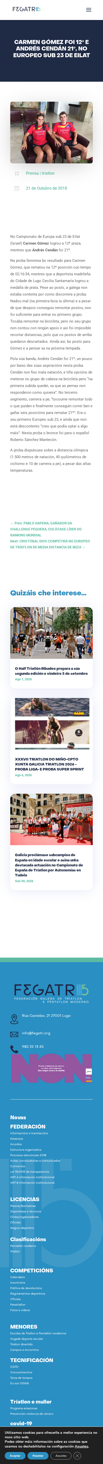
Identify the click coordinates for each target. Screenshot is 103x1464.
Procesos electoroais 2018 (28, 1155)
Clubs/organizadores (24, 1217)
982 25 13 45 (33, 1047)
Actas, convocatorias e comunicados (35, 1161)
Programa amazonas (23, 1408)
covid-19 (21, 1424)
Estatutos (16, 1139)
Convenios (17, 1166)
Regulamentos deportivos (27, 1294)
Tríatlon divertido (21, 1344)
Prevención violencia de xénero (31, 1414)
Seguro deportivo (22, 1228)
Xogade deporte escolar (26, 1339)
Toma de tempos (21, 1378)
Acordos (16, 1144)
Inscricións (17, 1283)
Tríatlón (15, 1251)
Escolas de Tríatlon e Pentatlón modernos (38, 1333)
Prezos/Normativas (23, 1206)
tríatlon (48, 173)
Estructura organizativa (25, 1150)
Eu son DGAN (19, 1383)
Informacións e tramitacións (29, 1133)
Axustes (81, 1446)
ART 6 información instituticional (32, 1177)
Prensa (32, 173)
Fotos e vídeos (20, 1310)
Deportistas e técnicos (25, 1211)
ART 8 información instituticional (32, 1183)
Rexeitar (38, 1456)
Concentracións (21, 1372)
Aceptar (15, 1456)
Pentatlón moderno (23, 1246)
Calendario (17, 1277)
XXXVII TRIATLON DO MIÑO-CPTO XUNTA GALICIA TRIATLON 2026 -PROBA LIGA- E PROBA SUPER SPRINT (49, 764)
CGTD (14, 1367)
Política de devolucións (26, 1288)
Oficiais (15, 1222)
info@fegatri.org (36, 1033)
